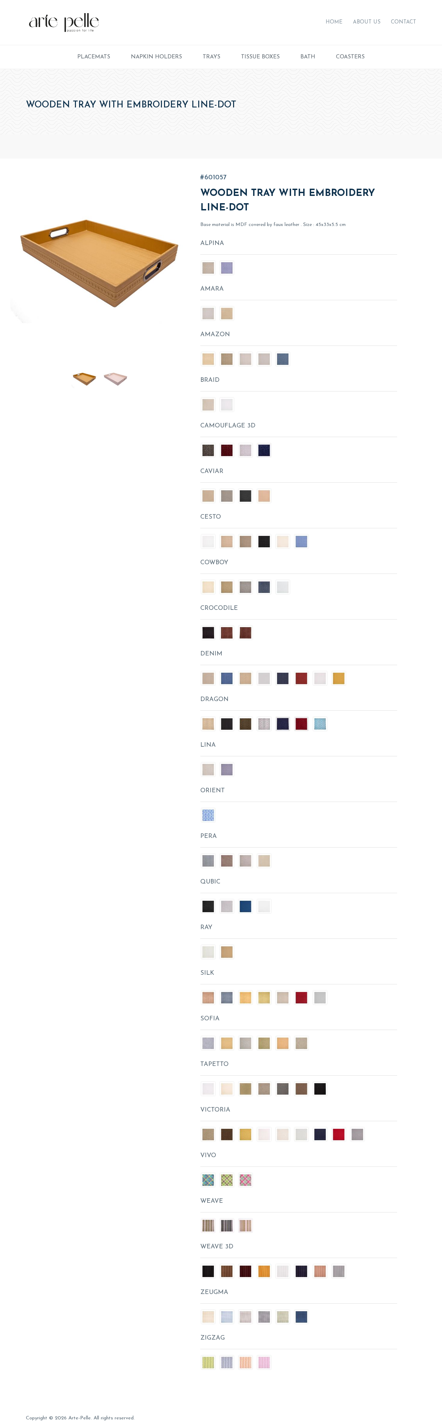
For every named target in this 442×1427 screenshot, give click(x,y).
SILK (207, 973)
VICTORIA (215, 1110)
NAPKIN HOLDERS (156, 57)
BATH (307, 57)
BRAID (210, 380)
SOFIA (210, 1019)
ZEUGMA (214, 1292)
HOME (334, 22)
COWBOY (214, 563)
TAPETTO (214, 1064)
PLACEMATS (93, 57)
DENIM (211, 654)
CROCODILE (219, 608)
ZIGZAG (212, 1338)
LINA (208, 745)
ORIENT (212, 791)
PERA (208, 836)
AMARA (212, 289)
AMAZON (215, 335)
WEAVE (211, 1201)
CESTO (210, 517)
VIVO (208, 1156)
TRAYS (211, 57)
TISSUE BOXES (260, 57)
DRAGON (214, 700)
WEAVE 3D (216, 1247)
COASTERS (350, 57)
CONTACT (403, 22)
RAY (206, 928)
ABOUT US (367, 22)
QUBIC (210, 882)
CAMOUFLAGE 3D (228, 426)
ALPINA (212, 243)
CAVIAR (211, 472)
